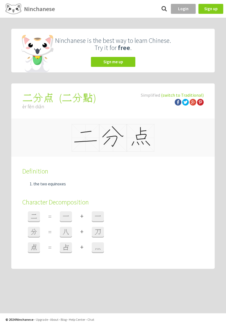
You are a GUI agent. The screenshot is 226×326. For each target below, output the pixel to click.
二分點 (77, 97)
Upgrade (42, 319)
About (54, 319)
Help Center (77, 319)
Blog (64, 319)
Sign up (210, 8)
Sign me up (113, 61)
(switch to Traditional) (182, 95)
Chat (90, 319)
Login (183, 8)
